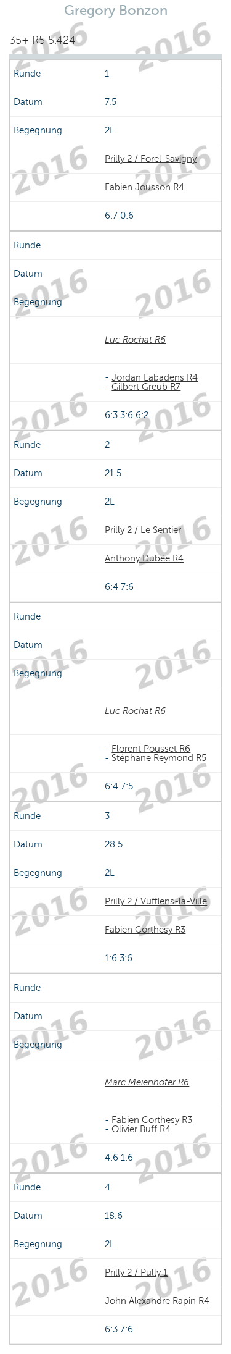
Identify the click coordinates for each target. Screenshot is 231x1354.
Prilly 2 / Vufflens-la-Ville (156, 901)
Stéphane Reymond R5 (158, 758)
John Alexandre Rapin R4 (157, 1301)
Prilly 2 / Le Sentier (143, 530)
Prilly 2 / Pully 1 (136, 1272)
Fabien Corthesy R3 (145, 930)
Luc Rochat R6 (135, 340)
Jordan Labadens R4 (154, 377)
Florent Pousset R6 (150, 749)
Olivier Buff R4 (141, 1129)
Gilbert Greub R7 (145, 387)
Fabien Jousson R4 (144, 187)
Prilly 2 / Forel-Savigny (151, 159)
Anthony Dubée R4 (144, 558)
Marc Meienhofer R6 (147, 1082)
